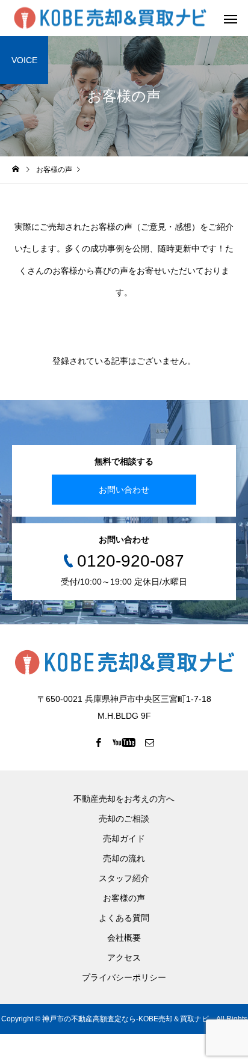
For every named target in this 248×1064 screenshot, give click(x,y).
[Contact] (150, 742)
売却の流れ (124, 858)
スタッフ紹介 (124, 878)
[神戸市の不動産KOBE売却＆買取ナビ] (110, 18)
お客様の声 (124, 898)
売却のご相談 (124, 818)
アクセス (124, 957)
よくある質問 (124, 918)
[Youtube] (124, 742)
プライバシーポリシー (124, 977)
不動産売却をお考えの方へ (124, 799)
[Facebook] (99, 742)
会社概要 (124, 938)
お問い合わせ (124, 489)
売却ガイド (124, 838)
